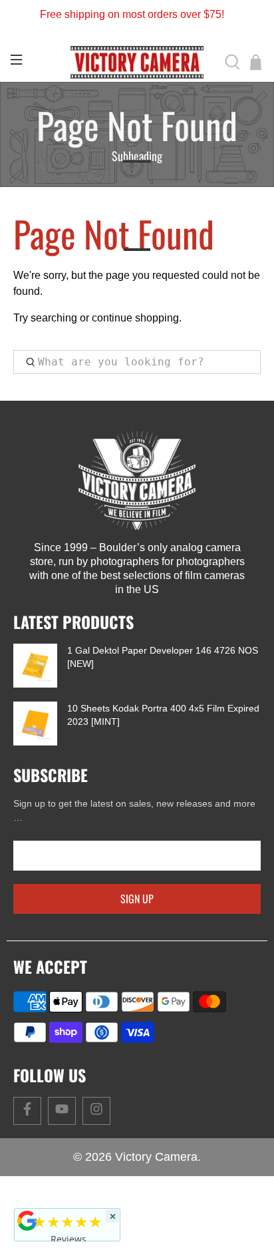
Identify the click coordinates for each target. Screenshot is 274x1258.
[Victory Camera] (137, 62)
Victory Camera (156, 1156)
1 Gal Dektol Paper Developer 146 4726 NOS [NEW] (162, 657)
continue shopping (135, 317)
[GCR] (27, 1221)
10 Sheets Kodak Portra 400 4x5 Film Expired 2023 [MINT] (163, 715)
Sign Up (137, 899)
